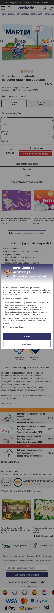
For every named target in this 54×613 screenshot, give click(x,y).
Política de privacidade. (13, 327)
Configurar (27, 344)
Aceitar (27, 336)
